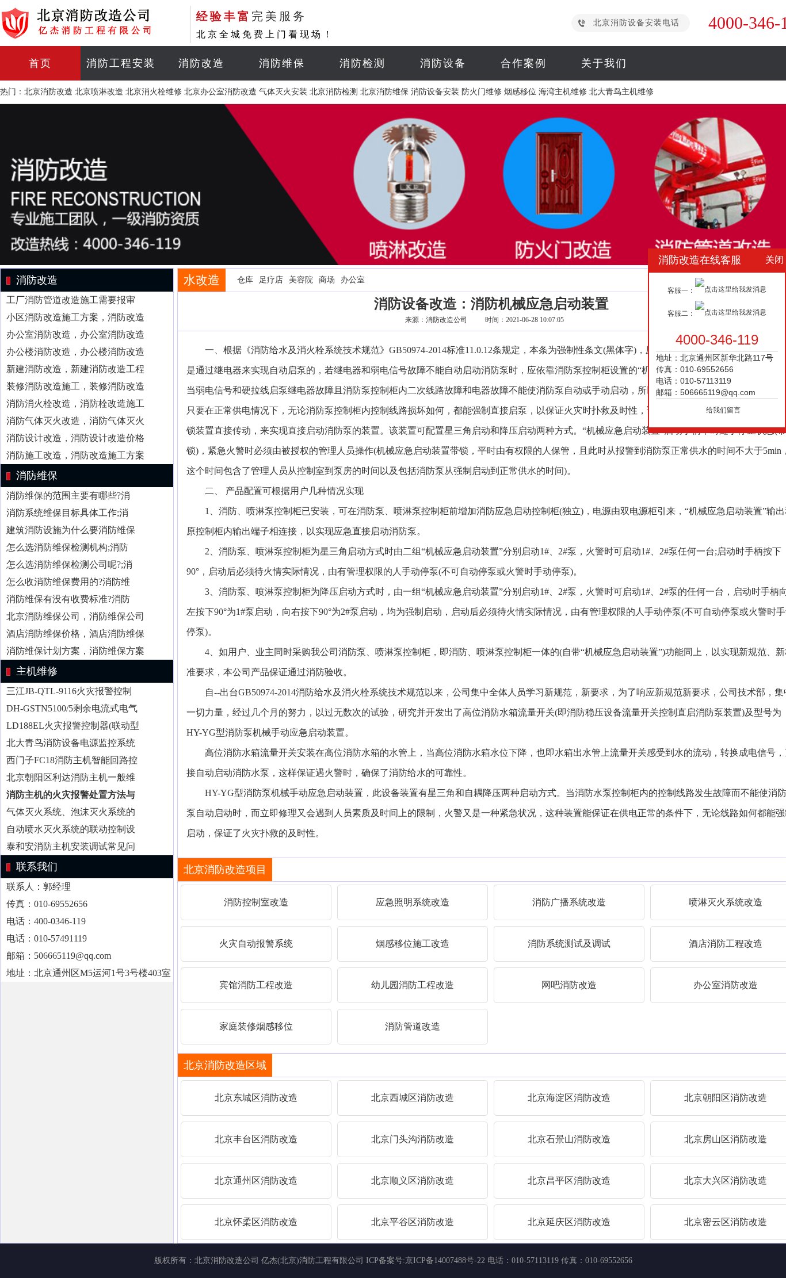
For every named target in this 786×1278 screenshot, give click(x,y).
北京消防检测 (334, 91)
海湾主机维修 (563, 91)
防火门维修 (481, 91)
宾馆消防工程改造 (256, 985)
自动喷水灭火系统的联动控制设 (70, 829)
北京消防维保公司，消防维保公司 (75, 616)
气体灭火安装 (283, 91)
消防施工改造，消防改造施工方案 (75, 455)
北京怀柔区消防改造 (256, 1222)
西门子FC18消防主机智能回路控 (72, 760)
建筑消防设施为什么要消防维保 (70, 530)
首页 (40, 63)
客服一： (681, 290)
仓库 (245, 280)
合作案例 (524, 63)
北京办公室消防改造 (220, 91)
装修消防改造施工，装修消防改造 (75, 386)
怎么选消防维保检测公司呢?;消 (69, 564)
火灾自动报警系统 (256, 943)
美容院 (301, 280)
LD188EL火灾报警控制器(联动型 (72, 725)
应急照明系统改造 (412, 902)
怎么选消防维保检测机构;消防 (67, 547)
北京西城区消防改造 (412, 1098)
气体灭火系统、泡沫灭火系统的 (70, 812)
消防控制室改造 (256, 902)
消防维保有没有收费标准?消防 (68, 599)
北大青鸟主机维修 (621, 91)
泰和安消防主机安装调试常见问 (70, 846)
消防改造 (201, 63)
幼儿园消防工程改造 (412, 985)
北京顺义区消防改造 (412, 1180)
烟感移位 (520, 91)
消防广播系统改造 (569, 902)
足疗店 (271, 280)
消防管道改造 (412, 1026)
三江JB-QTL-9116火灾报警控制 (69, 691)
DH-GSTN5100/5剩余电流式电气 (72, 708)
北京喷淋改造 (99, 91)
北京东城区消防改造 (256, 1098)
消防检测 (362, 63)
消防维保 (282, 63)
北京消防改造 (48, 91)
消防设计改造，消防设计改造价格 (75, 438)
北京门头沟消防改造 (412, 1139)
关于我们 (604, 63)
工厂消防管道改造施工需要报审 (70, 300)
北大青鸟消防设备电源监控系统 (70, 743)
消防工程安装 (120, 63)
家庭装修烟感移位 (256, 1026)
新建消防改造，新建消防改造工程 (75, 369)
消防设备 (443, 63)
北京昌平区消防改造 (569, 1180)
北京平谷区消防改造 (412, 1222)
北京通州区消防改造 (256, 1180)
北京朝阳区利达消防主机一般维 (70, 777)
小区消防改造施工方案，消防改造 (75, 317)
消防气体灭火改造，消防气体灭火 (75, 421)
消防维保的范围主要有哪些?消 (68, 495)
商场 (327, 280)
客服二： (681, 313)
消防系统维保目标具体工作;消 (67, 513)
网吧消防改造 (569, 985)
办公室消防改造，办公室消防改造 (75, 334)
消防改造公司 (446, 320)
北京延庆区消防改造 (569, 1222)
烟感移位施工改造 (412, 943)
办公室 (353, 280)
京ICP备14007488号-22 (445, 1260)
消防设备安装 (435, 91)
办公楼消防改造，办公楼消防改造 (75, 352)
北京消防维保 (384, 91)
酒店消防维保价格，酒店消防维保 (75, 633)
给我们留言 (723, 410)
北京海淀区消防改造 (569, 1098)
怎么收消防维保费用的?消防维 (68, 582)
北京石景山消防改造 (569, 1139)
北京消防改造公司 (226, 1260)
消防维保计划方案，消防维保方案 (75, 651)
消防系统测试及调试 (569, 943)
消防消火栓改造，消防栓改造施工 (75, 403)
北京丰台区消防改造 (256, 1139)
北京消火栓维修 (153, 91)
